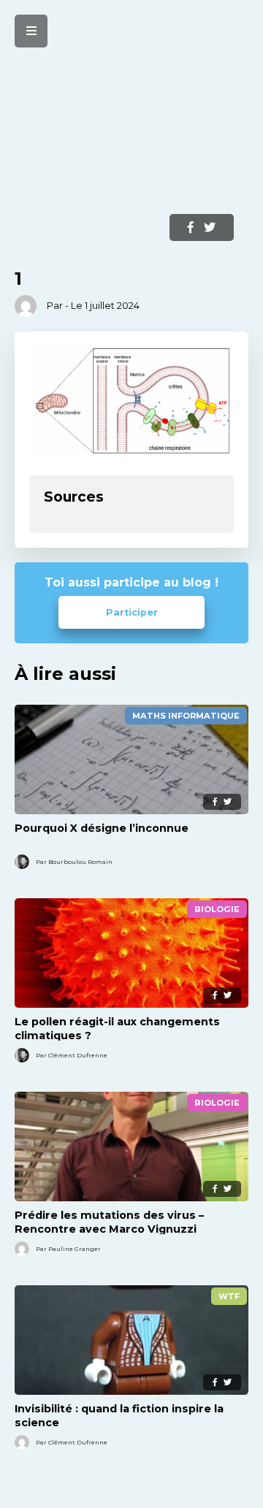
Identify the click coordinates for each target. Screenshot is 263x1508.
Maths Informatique (186, 716)
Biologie (217, 909)
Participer (132, 612)
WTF (229, 1296)
